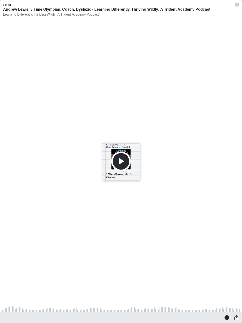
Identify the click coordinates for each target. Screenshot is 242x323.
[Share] (236, 317)
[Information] (227, 317)
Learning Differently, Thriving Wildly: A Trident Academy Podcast (51, 14)
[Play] (121, 161)
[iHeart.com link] (237, 6)
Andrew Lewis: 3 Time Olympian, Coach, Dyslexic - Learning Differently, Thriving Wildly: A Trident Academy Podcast (106, 9)
